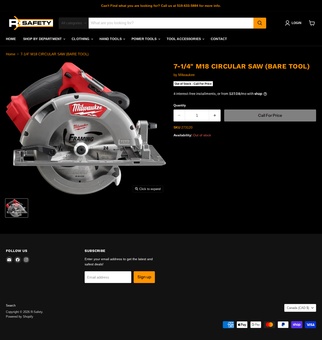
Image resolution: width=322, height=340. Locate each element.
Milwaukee (186, 75)
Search (11, 305)
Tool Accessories (184, 39)
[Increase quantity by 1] (215, 115)
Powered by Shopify (19, 316)
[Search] (259, 23)
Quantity (179, 105)
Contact (219, 39)
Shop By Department (43, 39)
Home (11, 39)
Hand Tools (111, 39)
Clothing (81, 39)
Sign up (144, 277)
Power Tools (145, 39)
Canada (298, 308)
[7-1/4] (16, 208)
